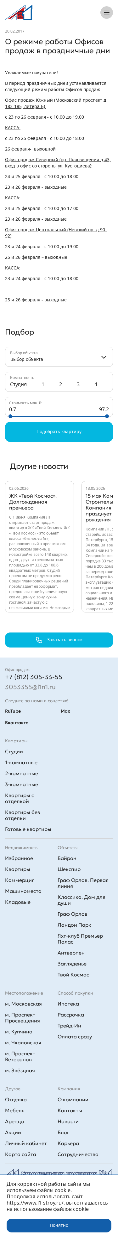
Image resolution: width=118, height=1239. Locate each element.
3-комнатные (21, 784)
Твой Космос (73, 974)
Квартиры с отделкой (19, 798)
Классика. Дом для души (81, 900)
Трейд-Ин (69, 1025)
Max (65, 711)
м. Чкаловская (23, 1042)
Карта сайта (20, 1154)
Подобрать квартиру (59, 432)
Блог (63, 1132)
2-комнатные (21, 773)
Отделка (16, 1099)
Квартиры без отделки (22, 815)
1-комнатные (21, 762)
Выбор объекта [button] (26, 359)
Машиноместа (23, 891)
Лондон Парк (74, 925)
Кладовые (18, 902)
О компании (73, 1099)
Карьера (68, 1143)
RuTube (13, 711)
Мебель (14, 1110)
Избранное (19, 858)
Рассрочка (71, 1014)
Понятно (59, 1225)
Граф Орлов (72, 914)
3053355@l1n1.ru (30, 687)
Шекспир (69, 869)
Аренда (14, 1121)
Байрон (67, 858)
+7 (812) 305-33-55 (33, 677)
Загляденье (72, 963)
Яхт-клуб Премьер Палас (80, 939)
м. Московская (23, 1004)
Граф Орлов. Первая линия (83, 883)
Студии (14, 751)
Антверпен (71, 953)
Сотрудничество (78, 1154)
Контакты (70, 1110)
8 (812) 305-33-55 (68, 12)
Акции (13, 1132)
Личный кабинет (26, 1143)
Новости (68, 1121)
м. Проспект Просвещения (22, 1017)
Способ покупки (75, 993)
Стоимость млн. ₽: (25, 403)
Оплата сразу (75, 1036)
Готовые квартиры (28, 829)
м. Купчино (18, 1031)
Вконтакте (16, 722)
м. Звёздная (20, 1070)
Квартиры (17, 869)
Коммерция (20, 880)
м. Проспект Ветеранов (20, 1056)
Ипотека (68, 1004)
